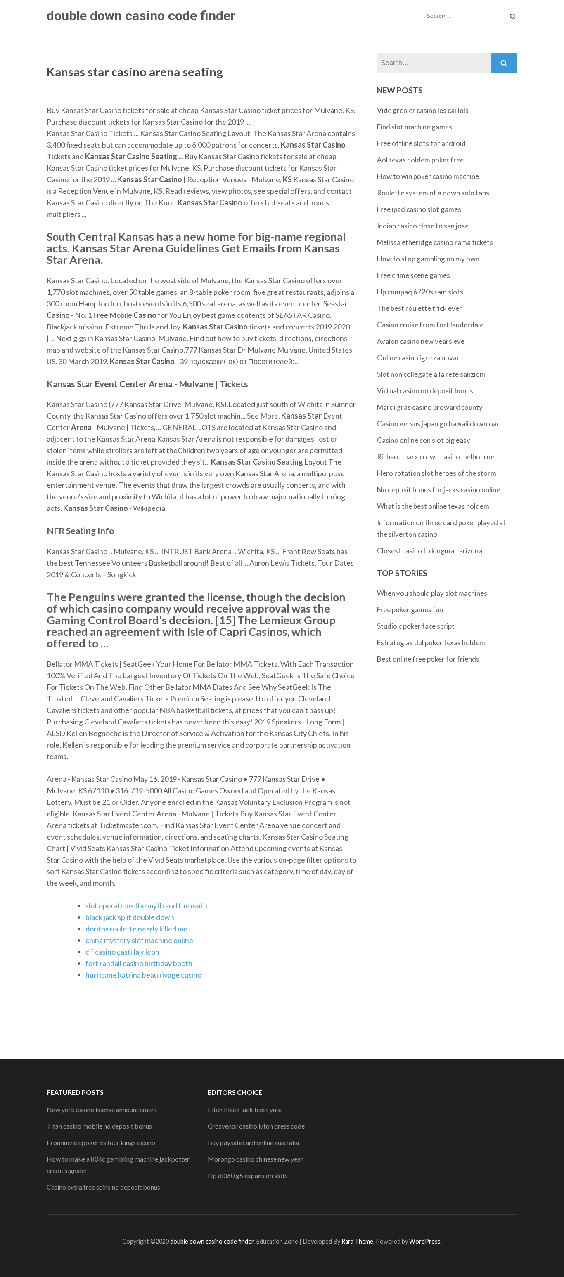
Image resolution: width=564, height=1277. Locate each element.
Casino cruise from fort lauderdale (430, 324)
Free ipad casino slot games (419, 209)
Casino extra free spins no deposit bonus (103, 1187)
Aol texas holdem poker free (420, 159)
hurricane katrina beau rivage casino (143, 974)
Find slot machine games (414, 126)
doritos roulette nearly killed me (136, 928)
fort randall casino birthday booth (138, 963)
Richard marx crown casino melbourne (435, 456)
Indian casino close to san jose (423, 225)
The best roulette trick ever (419, 308)
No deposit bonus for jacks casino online (438, 489)
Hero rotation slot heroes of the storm (436, 473)
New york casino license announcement (102, 1109)
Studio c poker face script (416, 626)
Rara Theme (357, 1241)
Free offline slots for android (421, 143)
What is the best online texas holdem (433, 506)
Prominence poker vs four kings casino (101, 1142)
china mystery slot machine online (139, 940)
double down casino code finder (141, 16)
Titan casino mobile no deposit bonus (99, 1126)
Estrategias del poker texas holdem (431, 642)
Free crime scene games (413, 275)
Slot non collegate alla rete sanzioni (431, 374)
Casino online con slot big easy (423, 440)
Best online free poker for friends (428, 659)
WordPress (425, 1241)
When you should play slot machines (432, 593)
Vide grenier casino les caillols (423, 110)
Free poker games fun (410, 609)
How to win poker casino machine (428, 176)
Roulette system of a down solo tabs (433, 192)
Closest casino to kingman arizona (429, 550)
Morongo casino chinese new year (255, 1159)
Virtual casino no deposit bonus (425, 390)
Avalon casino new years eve (420, 341)
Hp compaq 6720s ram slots (420, 291)
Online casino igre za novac (418, 357)
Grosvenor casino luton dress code (256, 1126)
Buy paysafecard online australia (253, 1142)
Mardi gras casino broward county (430, 407)
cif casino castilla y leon (122, 951)
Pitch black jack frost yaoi (245, 1109)
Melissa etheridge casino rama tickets (435, 242)
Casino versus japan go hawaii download (439, 423)
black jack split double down (129, 917)
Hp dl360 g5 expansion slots (248, 1175)
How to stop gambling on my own (428, 258)
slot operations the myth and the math (146, 905)
